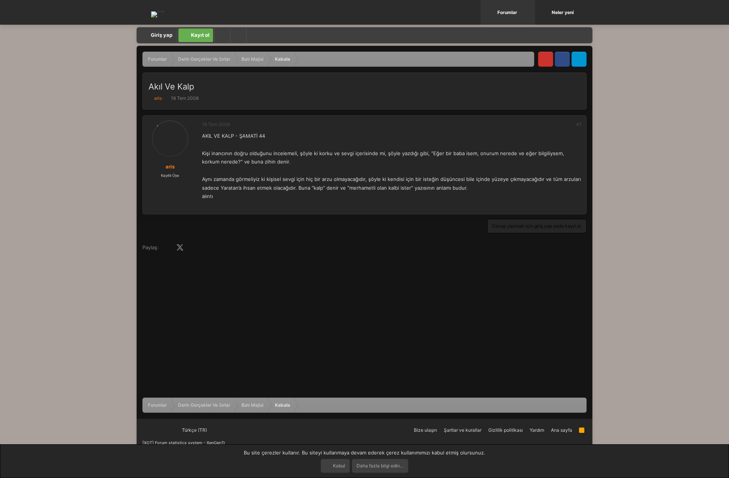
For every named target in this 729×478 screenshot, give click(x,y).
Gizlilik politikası (505, 430)
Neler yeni (563, 12)
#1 (579, 124)
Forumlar (507, 12)
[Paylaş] (569, 124)
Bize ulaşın (425, 430)
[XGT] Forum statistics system (183, 442)
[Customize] (222, 35)
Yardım (537, 430)
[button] (530, 12)
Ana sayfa (561, 430)
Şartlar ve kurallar (462, 430)
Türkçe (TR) (194, 430)
